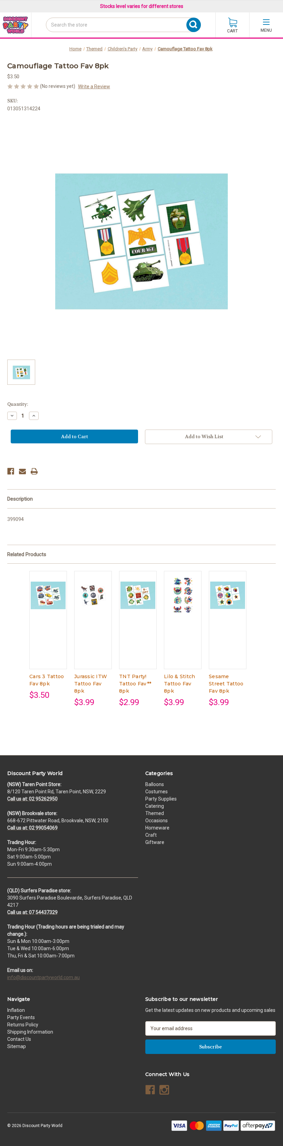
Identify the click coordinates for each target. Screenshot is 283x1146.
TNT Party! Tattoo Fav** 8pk (135, 683)
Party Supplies (161, 799)
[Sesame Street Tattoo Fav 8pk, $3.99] (227, 595)
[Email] (22, 471)
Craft (151, 835)
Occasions (156, 820)
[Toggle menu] (266, 25)
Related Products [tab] (26, 554)
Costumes (156, 791)
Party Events (21, 1017)
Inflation (16, 1010)
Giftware (154, 842)
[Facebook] (10, 471)
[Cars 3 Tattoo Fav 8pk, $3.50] (48, 595)
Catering (154, 806)
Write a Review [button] (94, 86)
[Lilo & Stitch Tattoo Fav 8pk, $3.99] (182, 595)
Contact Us (19, 1039)
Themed (154, 813)
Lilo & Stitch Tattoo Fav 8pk (179, 683)
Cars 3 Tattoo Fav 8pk (46, 680)
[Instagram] (164, 1090)
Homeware (157, 828)
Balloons (154, 784)
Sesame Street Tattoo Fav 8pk (226, 683)
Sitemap (16, 1046)
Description (20, 499)
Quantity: (17, 404)
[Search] (48, 37)
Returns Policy (22, 1024)
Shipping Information (30, 1032)
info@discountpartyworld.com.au (43, 977)
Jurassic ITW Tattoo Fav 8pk (90, 683)
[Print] (34, 471)
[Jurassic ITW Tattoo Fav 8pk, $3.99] (93, 595)
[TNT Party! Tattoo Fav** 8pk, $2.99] (137, 595)
